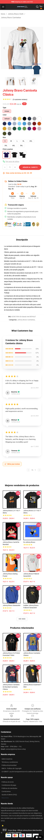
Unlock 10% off (5, 830)
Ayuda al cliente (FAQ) (9, 795)
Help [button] (40, 837)
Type (4, 107)
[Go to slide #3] (33, 81)
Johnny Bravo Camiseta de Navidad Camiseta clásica (11, 687)
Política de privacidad (9, 765)
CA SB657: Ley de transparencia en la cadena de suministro (22, 771)
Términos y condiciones (10, 762)
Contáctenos (6, 791)
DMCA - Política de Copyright (12, 768)
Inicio (3, 14)
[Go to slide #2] (22, 81)
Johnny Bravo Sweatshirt (11, 605)
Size (4, 137)
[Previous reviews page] (28, 470)
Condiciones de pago (9, 785)
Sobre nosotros (7, 759)
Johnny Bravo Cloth (15, 14)
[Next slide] (39, 48)
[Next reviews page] (39, 470)
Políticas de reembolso (9, 788)
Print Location (8, 149)
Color (5, 115)
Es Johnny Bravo (29, 542)
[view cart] (40, 6)
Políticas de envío (8, 782)
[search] (37, 6)
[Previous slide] (4, 48)
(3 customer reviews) (20, 99)
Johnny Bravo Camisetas (11, 17)
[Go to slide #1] (10, 81)
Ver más (22, 619)
